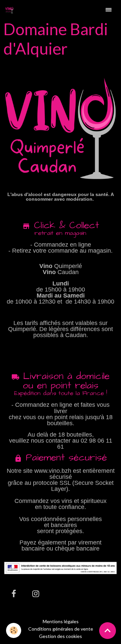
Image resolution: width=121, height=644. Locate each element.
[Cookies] (13, 630)
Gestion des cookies (60, 636)
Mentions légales (61, 621)
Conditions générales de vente (60, 629)
